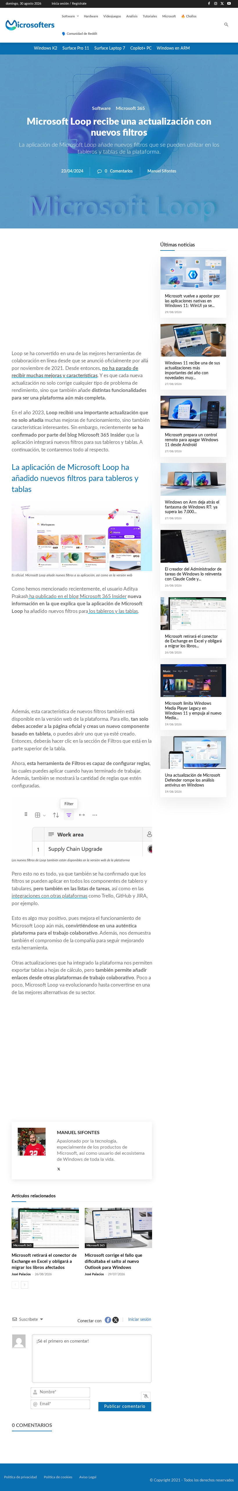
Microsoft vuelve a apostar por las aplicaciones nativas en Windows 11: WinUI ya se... (192, 301)
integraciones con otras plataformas (49, 895)
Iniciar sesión (139, 1320)
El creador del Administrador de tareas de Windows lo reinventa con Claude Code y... (193, 574)
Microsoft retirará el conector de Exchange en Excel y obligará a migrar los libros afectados (44, 1261)
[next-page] (24, 1285)
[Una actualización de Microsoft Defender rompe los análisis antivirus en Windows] (193, 752)
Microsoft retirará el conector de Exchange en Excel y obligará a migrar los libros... (193, 642)
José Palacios (21, 1274)
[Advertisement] (82, 303)
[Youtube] (229, 4)
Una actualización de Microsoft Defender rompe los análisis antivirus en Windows (192, 780)
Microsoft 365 (130, 108)
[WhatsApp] (101, 248)
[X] (222, 4)
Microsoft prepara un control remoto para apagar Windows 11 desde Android (191, 440)
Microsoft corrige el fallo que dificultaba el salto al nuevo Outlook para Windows (113, 1261)
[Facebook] (209, 4)
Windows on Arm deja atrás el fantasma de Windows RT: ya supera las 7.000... (192, 507)
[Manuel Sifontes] (34, 1150)
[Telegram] (128, 248)
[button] (226, 25)
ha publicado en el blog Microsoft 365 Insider (77, 596)
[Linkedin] (115, 248)
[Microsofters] (25, 25)
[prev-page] (15, 1285)
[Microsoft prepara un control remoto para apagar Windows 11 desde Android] (193, 412)
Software (101, 108)
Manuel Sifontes (161, 171)
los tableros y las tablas (113, 611)
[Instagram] (215, 4)
